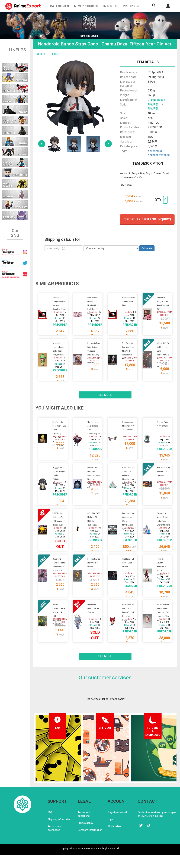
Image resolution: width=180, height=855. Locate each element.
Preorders (131, 6)
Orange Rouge (156, 99)
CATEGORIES (59, 6)
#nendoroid (155, 151)
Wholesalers (114, 826)
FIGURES (40, 54)
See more (105, 395)
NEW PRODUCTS (86, 6)
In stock (110, 6)
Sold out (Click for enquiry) (147, 219)
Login (111, 819)
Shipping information (59, 819)
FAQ (50, 812)
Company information (90, 829)
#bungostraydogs (159, 155)
